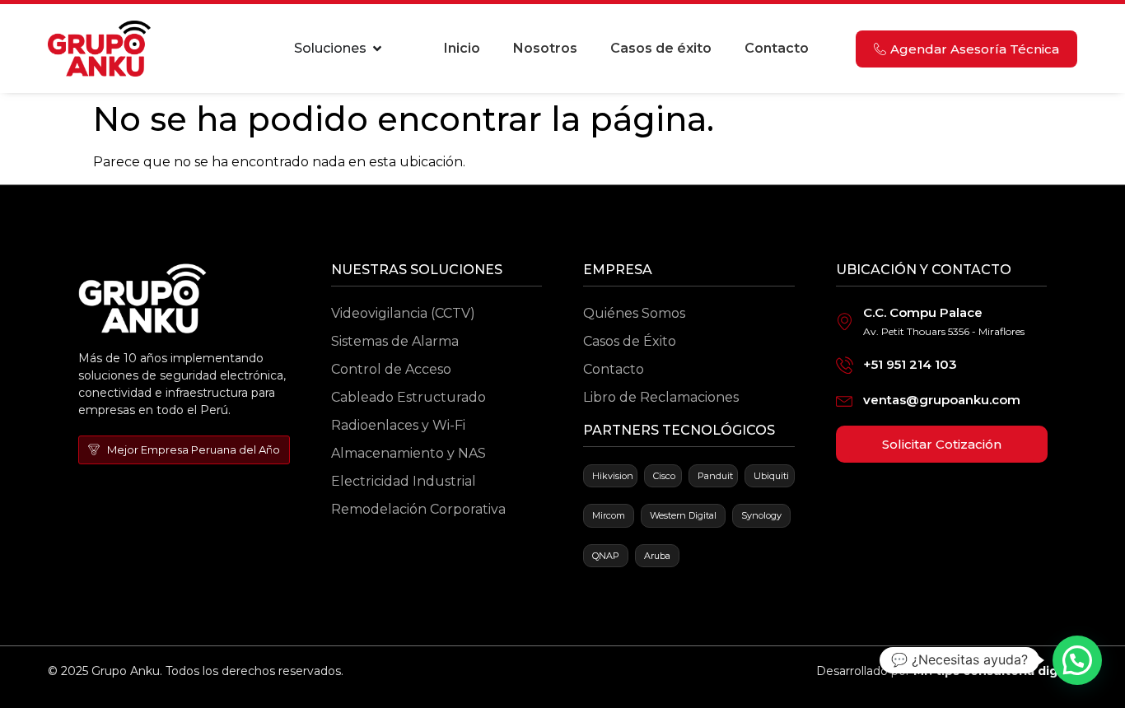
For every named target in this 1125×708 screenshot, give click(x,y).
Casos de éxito (661, 48)
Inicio (462, 48)
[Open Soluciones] (377, 48)
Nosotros (545, 48)
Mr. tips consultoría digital (995, 671)
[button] (1077, 660)
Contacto (777, 48)
